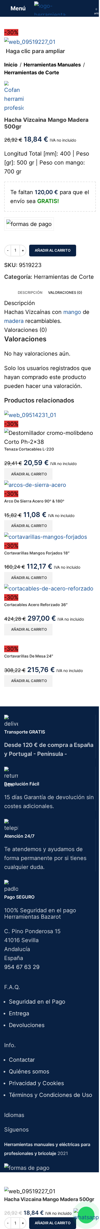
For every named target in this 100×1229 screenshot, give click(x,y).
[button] (28, 474)
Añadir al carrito (53, 250)
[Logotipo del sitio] (50, 7)
